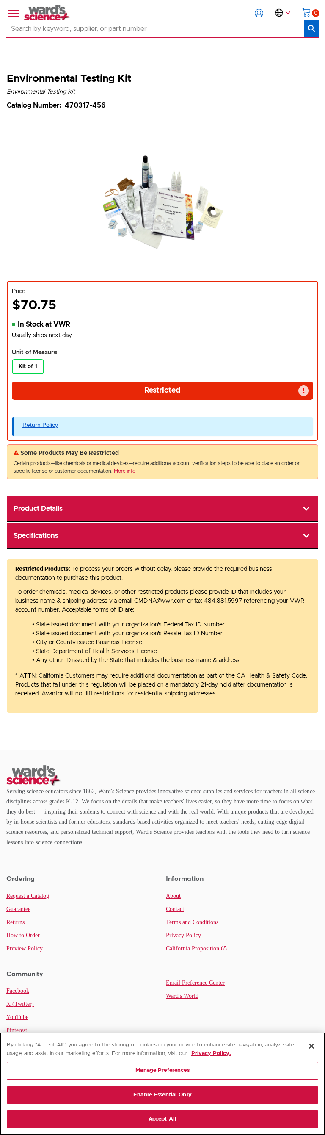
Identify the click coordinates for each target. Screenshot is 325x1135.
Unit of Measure (34, 352)
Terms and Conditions (192, 922)
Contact (175, 909)
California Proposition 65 (196, 948)
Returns (15, 922)
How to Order (23, 935)
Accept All (162, 1119)
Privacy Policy (183, 935)
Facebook (17, 991)
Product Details (38, 508)
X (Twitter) (20, 1004)
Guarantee (18, 909)
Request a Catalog (27, 896)
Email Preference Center (195, 983)
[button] (259, 13)
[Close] (311, 1046)
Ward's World (182, 996)
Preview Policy (24, 948)
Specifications (36, 535)
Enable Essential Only (162, 1095)
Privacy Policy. (211, 1053)
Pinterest (16, 1030)
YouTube (17, 1017)
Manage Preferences (162, 1070)
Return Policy (40, 424)
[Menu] (13, 13)
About (173, 896)
